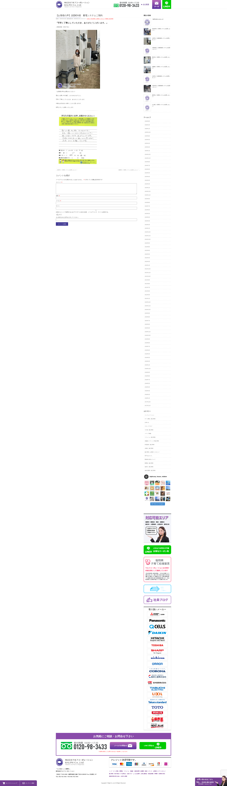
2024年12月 (147, 154)
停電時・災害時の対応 (159, 773)
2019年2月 (147, 361)
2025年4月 (147, 143)
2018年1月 (147, 398)
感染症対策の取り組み (114, 776)
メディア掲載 (148, 433)
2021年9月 (147, 280)
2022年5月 (147, 254)
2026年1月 (147, 128)
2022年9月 (147, 243)
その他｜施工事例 (149, 430)
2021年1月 (147, 298)
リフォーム (126, 771)
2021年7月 (147, 287)
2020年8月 (147, 317)
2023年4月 (147, 217)
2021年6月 (147, 291)
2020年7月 (147, 320)
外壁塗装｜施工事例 (149, 444)
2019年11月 (147, 331)
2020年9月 (147, 313)
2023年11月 (147, 195)
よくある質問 (136, 773)
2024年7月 (147, 165)
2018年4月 (147, 387)
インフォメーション (149, 415)
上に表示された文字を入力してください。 (67, 217)
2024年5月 (147, 172)
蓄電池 (121, 771)
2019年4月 (147, 354)
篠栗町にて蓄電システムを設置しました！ (129, 170)
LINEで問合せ (149, 745)
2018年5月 (147, 383)
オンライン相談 (30, 783)
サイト (58, 206)
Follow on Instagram (158, 504)
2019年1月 (147, 365)
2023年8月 (147, 202)
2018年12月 (147, 368)
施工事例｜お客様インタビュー (98, 18)
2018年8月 (147, 376)
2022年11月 (147, 235)
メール (58, 200)
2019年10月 (147, 335)
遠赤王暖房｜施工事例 (150, 470)
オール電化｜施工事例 (150, 418)
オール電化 (116, 771)
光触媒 (131, 771)
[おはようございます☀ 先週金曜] (157, 483)
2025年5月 (147, 139)
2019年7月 (147, 346)
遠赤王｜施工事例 (149, 466)
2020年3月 (147, 328)
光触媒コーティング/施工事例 (152, 441)
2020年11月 (147, 305)
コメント (59, 182)
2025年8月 (147, 136)
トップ (110, 771)
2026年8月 (147, 121)
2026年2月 (147, 125)
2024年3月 (147, 180)
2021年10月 (147, 276)
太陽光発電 (136, 771)
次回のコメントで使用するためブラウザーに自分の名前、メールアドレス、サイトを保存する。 (82, 212)
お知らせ (89, 18)
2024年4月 (147, 176)
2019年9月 (147, 339)
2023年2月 (147, 224)
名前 (58, 195)
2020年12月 (147, 302)
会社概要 (146, 4)
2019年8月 (147, 342)
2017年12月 (147, 401)
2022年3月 (147, 261)
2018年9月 (147, 372)
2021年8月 (147, 283)
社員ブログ (129, 773)
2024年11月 (147, 158)
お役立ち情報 (124, 776)
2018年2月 (147, 394)
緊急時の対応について (150, 459)
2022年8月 (147, 246)
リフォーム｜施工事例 (150, 437)
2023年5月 (147, 213)
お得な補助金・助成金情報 (147, 773)
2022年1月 (147, 265)
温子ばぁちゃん (148, 455)
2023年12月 (147, 191)
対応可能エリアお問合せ (120, 773)
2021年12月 (147, 269)
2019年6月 (147, 350)
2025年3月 (147, 147)
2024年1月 (147, 187)
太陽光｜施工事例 (149, 448)
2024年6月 (147, 169)
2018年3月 (147, 390)
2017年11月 (147, 405)
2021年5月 (147, 294)
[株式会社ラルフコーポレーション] (73, 7)
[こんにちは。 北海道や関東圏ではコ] (168, 493)
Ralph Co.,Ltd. (111, 783)
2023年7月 (147, 206)
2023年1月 (147, 228)
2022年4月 (147, 257)
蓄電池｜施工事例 (109, 18)
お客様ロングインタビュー (159, 771)
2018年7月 (147, 379)
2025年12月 (147, 132)
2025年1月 (147, 150)
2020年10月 (147, 309)
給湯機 (142, 771)
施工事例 (111, 773)
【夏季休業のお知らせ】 (158, 19)
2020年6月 (147, 324)
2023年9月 (147, 198)
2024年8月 (147, 161)
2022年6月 (147, 250)
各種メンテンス (148, 771)
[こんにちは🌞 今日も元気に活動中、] (157, 488)
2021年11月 (147, 272)
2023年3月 (147, 221)
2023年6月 (147, 209)
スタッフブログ (148, 426)
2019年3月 (147, 357)
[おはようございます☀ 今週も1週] (168, 483)
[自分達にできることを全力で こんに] (152, 493)
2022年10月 (147, 239)
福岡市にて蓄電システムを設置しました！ (66, 170)
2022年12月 (147, 232)
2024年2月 (147, 184)
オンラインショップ (11, 783)
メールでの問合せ (120, 745)
